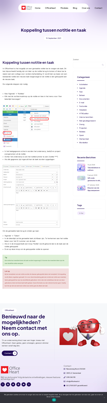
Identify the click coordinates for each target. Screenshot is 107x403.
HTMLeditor (84, 113)
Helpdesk (83, 110)
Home (37, 8)
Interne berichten (86, 117)
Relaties (82, 132)
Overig (81, 124)
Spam (81, 135)
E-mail (81, 103)
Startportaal (84, 139)
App (81, 92)
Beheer (82, 95)
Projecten (83, 128)
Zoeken (76, 59)
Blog (75, 8)
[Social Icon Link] (3, 384)
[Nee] (104, 397)
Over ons (86, 8)
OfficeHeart (50, 8)
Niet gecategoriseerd (87, 121)
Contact (98, 8)
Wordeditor (83, 143)
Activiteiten (83, 84)
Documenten (84, 99)
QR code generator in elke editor (94, 180)
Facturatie (83, 106)
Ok (54, 400)
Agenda (82, 88)
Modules (64, 8)
